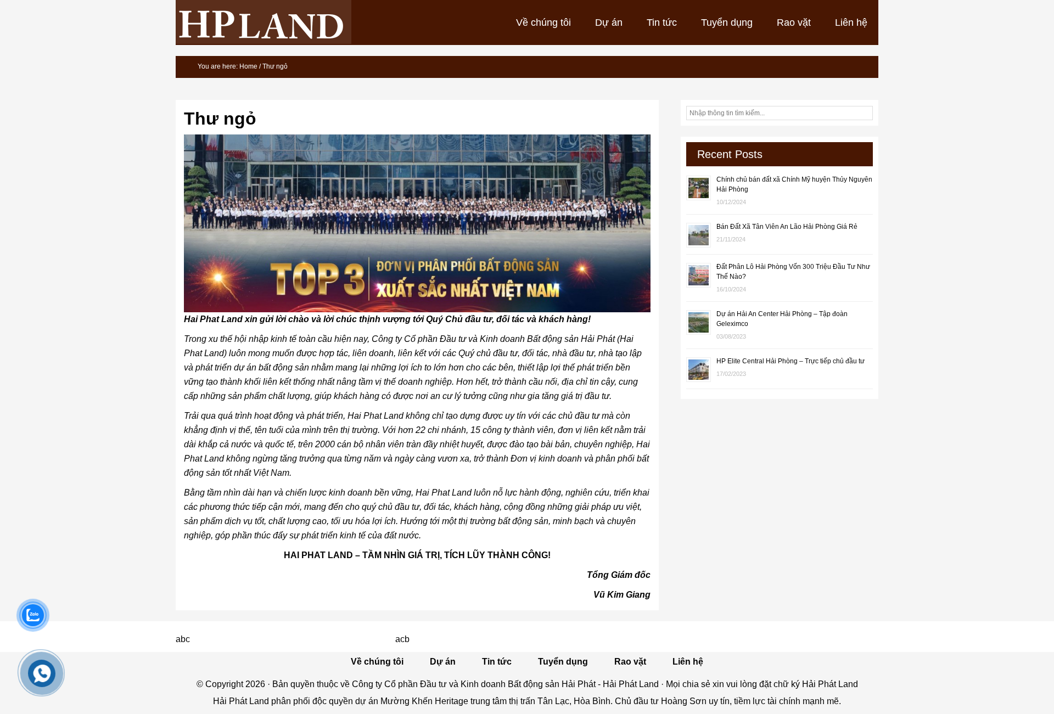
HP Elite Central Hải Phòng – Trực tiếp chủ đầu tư (790, 361)
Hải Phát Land (263, 22)
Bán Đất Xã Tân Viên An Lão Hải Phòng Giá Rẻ (786, 226)
